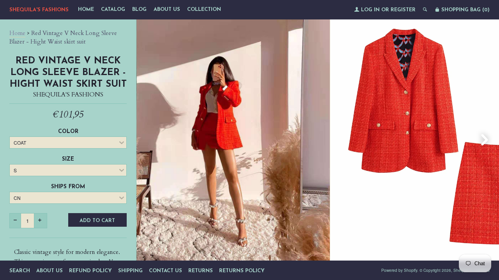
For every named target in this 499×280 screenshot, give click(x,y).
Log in (370, 9)
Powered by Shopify (399, 270)
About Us (167, 9)
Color (68, 132)
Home (86, 9)
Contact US (165, 270)
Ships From (68, 187)
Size (68, 159)
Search (19, 270)
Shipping (130, 270)
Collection (204, 9)
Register (403, 9)
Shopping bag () (465, 9)
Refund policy (90, 270)
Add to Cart (97, 220)
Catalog (113, 9)
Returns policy (242, 270)
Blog (139, 9)
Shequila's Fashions (39, 9)
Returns (200, 270)
